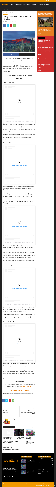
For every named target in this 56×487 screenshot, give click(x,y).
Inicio (4, 12)
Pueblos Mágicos (41, 469)
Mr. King (6, 21)
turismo (31, 393)
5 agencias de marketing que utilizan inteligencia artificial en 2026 (31, 461)
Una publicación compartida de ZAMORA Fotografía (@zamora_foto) (23, 242)
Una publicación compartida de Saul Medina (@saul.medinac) (21, 304)
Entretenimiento (27, 4)
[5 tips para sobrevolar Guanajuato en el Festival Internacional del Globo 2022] (30, 432)
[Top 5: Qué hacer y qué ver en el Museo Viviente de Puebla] (19, 432)
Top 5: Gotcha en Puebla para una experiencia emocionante (45, 14)
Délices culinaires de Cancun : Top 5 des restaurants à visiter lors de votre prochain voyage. (8, 440)
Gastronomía (17, 4)
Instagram (29, 386)
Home (11, 4)
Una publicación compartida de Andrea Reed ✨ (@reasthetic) (21, 181)
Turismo (34, 4)
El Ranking (40, 465)
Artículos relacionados (9, 427)
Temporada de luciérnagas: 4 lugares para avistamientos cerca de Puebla (45, 53)
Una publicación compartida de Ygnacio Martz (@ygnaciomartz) (22, 121)
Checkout (6, 9)
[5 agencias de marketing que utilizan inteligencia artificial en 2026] (23, 461)
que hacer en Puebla (24, 393)
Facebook (23, 386)
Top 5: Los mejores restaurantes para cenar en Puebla (28, 412)
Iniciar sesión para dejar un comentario (11, 449)
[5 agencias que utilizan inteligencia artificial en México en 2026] (23, 472)
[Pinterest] (11, 25)
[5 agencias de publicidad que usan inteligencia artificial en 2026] (23, 466)
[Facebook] (46, 1)
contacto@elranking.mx (13, 473)
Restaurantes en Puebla (19, 390)
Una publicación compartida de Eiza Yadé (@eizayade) (19, 360)
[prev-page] (33, 427)
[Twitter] (50, 1)
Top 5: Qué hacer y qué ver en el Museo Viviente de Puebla (19, 439)
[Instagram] (48, 1)
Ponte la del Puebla (44, 4)
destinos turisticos (12, 393)
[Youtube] (53, 1)
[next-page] (34, 427)
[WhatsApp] (14, 25)
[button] (51, 6)
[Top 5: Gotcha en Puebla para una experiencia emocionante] (45, 22)
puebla (19, 393)
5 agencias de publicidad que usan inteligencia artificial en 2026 (31, 466)
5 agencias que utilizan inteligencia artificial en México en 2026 (31, 471)
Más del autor (18, 427)
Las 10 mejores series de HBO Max (9, 411)
